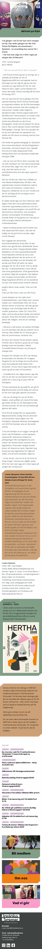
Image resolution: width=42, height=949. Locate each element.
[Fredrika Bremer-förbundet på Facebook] (13, 945)
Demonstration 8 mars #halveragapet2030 (12, 785)
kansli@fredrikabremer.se (15, 928)
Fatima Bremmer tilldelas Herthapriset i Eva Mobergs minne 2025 (20, 826)
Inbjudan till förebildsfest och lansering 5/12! (20, 817)
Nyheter (5, 749)
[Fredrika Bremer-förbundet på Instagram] (3, 945)
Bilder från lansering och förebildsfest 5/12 (19, 800)
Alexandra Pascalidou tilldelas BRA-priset (20, 793)
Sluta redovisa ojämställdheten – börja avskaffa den (19, 764)
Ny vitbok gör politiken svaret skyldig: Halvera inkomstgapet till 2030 (19, 809)
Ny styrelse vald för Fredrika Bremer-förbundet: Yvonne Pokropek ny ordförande (19, 754)
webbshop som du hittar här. (15, 715)
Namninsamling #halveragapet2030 (18, 778)
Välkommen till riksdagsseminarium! (18, 771)
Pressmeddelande (17, 749)
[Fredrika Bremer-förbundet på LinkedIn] (8, 945)
